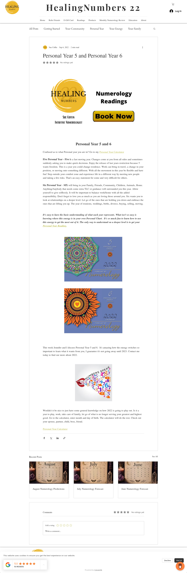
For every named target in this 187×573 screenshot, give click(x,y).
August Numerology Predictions (48, 488)
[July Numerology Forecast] (93, 473)
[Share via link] (64, 438)
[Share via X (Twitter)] (51, 438)
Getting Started (52, 28)
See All (155, 456)
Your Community (74, 28)
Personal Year (97, 28)
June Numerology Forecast (134, 488)
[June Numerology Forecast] (138, 473)
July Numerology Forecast (90, 488)
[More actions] (142, 47)
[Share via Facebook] (44, 438)
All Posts (33, 28)
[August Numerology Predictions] (49, 473)
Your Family (134, 28)
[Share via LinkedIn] (57, 438)
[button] (133, 18)
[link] (173, 4)
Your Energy (116, 28)
